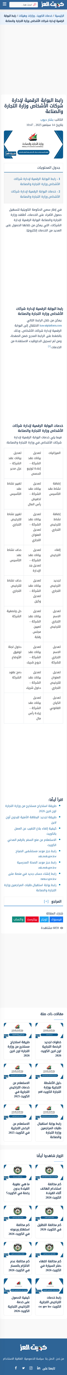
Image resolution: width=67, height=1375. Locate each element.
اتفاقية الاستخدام (13, 1358)
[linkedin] (38, 1368)
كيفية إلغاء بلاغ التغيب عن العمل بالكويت (35, 831)
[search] (34, 4)
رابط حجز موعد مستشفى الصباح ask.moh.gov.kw (36, 853)
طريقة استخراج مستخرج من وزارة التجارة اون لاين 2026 (31, 808)
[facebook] (15, 1368)
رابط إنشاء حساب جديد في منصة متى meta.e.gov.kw (32, 876)
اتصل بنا (49, 1358)
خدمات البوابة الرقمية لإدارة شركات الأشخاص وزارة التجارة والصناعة (35, 194)
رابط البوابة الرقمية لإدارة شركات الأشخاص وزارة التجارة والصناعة (37, 181)
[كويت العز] (53, 4)
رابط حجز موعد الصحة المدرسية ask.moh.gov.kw (36, 865)
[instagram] (31, 1369)
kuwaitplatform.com (51, 325)
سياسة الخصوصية (34, 1358)
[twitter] (23, 1368)
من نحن (60, 1358)
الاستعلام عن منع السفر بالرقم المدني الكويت (32, 842)
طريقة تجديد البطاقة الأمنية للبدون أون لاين (31, 819)
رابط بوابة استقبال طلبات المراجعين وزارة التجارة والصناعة (30, 887)
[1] (49, 346)
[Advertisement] (33, 61)
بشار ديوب (46, 120)
